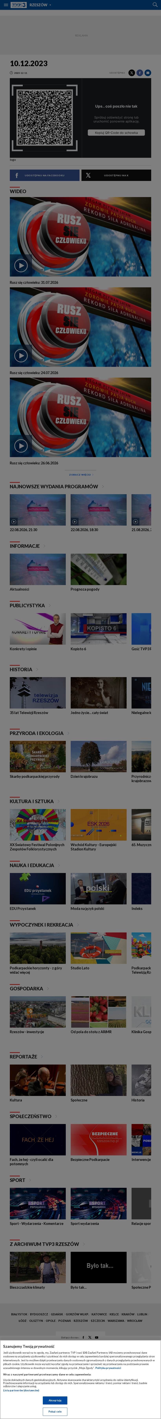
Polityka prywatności (108, 1368)
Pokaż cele (55, 1411)
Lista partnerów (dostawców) (21, 1390)
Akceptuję (55, 1400)
